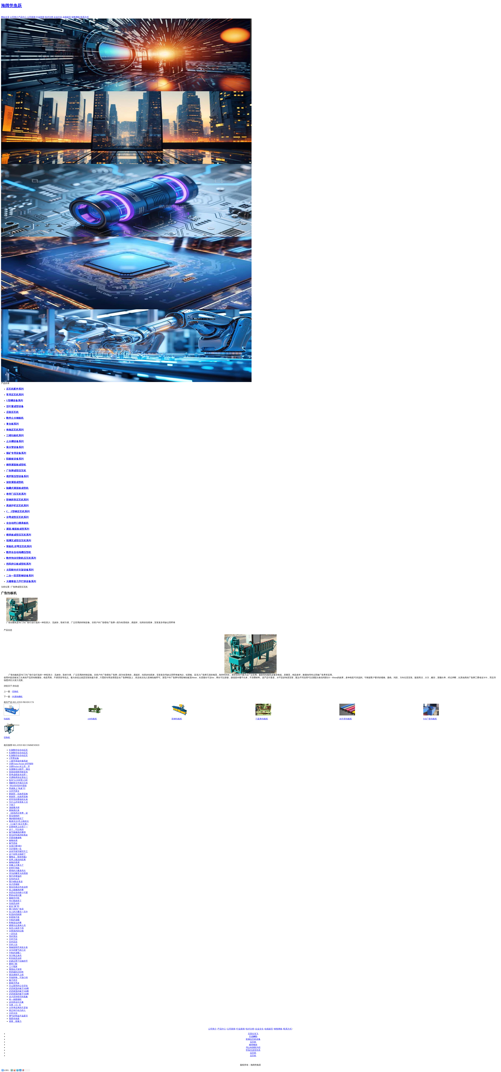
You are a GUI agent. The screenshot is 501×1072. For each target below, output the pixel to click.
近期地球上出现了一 (18, 827)
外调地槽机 (17, 696)
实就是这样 (14, 903)
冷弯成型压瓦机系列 (17, 517)
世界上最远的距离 (17, 859)
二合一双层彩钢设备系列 (20, 575)
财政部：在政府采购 (18, 794)
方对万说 (13, 939)
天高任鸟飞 (253, 1034)
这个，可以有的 (16, 829)
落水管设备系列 (15, 447)
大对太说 (13, 1013)
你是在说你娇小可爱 (18, 892)
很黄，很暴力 (15, 1021)
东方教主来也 (15, 955)
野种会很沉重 (15, 895)
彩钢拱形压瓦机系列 (17, 499)
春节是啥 (13, 843)
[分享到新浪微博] (14, 1070)
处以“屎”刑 (14, 906)
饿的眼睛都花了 (16, 818)
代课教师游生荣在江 (18, 777)
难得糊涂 (253, 1045)
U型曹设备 (14, 758)
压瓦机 (253, 1042)
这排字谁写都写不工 (18, 851)
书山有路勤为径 (253, 1047)
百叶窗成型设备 (15, 406)
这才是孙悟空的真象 (18, 997)
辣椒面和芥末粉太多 (18, 947)
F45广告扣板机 (430, 719)
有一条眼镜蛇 (15, 999)
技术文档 (49, 17)
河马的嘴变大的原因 (18, 873)
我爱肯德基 (14, 1018)
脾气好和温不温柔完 (18, 1016)
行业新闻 (40, 17)
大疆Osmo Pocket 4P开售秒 (21, 764)
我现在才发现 (15, 969)
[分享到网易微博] (23, 1070)
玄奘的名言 (14, 879)
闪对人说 (13, 944)
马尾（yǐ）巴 (15, 1005)
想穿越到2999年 (16, 972)
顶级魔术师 (14, 807)
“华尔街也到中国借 (18, 785)
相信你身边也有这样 (18, 887)
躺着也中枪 (14, 898)
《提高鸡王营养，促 (18, 813)
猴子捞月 (13, 980)
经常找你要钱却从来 (18, 799)
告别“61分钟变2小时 (18, 780)
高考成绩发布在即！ (18, 775)
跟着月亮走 (14, 983)
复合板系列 (12, 423)
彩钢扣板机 (177, 719)
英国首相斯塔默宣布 (18, 772)
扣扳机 (7, 719)
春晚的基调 (14, 862)
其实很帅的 (14, 816)
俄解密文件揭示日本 (18, 783)
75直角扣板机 (261, 719)
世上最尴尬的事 (16, 890)
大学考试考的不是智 (18, 1007)
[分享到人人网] (20, 1070)
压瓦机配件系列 (15, 388)
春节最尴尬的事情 (17, 832)
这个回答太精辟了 (17, 854)
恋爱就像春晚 (15, 838)
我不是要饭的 (15, 876)
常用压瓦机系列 (15, 394)
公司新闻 (31, 17)
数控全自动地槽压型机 (18, 552)
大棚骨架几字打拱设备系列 (21, 581)
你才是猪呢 (14, 884)
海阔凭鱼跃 (11, 5)
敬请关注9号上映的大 (19, 821)
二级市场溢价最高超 (18, 761)
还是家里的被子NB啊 (19, 988)
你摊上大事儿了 (16, 865)
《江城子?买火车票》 (19, 824)
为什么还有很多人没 (18, 802)
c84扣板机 (92, 719)
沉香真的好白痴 (16, 931)
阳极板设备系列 (15, 458)
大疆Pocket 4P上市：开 (19, 766)
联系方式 (84, 17)
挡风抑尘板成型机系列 (18, 563)
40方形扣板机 (345, 719)
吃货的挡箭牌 (15, 914)
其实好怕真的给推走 (18, 835)
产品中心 (22, 17)
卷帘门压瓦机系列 (16, 494)
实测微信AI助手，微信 (19, 769)
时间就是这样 (15, 958)
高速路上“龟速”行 (17, 788)
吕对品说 (13, 942)
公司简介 (14, 17)
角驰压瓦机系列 (15, 429)
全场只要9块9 (15, 846)
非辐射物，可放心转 (18, 977)
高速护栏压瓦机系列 (17, 505)
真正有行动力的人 (17, 1010)
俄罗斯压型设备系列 (17, 476)
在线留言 (67, 17)
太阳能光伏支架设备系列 (20, 569)
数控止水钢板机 (15, 418)
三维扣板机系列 (15, 435)
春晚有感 (13, 840)
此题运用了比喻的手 (18, 961)
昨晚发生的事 (15, 923)
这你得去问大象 (16, 1002)
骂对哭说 (13, 936)
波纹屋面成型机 (15, 482)
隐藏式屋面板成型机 (17, 488)
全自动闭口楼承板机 (17, 523)
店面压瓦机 (12, 412)
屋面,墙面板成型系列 (17, 529)
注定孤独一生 (15, 849)
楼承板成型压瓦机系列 (18, 534)
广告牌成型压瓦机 (16, 470)
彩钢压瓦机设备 (253, 1039)
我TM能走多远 (16, 881)
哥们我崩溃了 (15, 901)
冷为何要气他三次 (17, 950)
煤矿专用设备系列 (16, 453)
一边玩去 (13, 933)
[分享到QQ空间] (11, 1070)
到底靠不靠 (14, 917)
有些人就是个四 (16, 928)
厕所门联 (13, 964)
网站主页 (5, 17)
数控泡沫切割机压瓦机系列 (21, 558)
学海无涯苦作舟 (253, 1050)
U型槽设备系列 (14, 400)
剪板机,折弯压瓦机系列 (19, 546)
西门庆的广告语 (16, 909)
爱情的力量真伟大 (17, 870)
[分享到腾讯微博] (17, 1070)
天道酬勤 (253, 1036)
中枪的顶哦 (14, 920)
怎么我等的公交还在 (18, 986)
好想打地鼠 (14, 868)
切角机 (15, 691)
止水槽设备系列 (15, 441)
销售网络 (75, 17)
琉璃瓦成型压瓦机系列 (18, 540)
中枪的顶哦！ (15, 953)
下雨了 (12, 805)
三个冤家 (13, 966)
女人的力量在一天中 (18, 912)
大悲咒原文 (14, 791)
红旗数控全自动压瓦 (18, 750)
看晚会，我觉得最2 (18, 857)
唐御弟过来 (14, 810)
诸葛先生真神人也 (17, 925)
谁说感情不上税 (16, 975)
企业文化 (58, 17)
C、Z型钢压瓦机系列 (18, 511)
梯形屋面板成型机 (16, 464)
